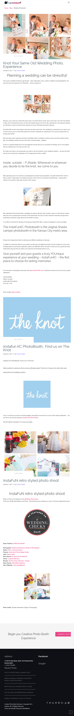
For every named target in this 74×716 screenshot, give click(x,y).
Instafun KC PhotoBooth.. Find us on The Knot (36, 348)
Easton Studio (16, 292)
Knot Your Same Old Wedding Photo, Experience (33, 65)
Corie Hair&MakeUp (19, 565)
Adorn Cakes (11, 554)
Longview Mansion (13, 558)
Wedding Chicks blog (31, 499)
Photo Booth (18, 56)
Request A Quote (64, 634)
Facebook (43, 656)
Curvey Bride (18, 473)
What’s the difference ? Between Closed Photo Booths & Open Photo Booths (18, 679)
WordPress (26, 708)
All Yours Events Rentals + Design (19, 561)
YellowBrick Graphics (18, 563)
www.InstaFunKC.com (36, 270)
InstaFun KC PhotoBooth (19, 556)
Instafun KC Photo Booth (30, 417)
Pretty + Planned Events (15, 550)
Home (6, 8)
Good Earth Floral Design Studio (19, 552)
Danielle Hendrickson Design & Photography (26, 548)
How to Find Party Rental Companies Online (17, 672)
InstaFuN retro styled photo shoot (31, 480)
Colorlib (13, 708)
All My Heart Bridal (19, 543)
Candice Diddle (20, 70)
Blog (10, 8)
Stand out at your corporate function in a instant (18, 686)
